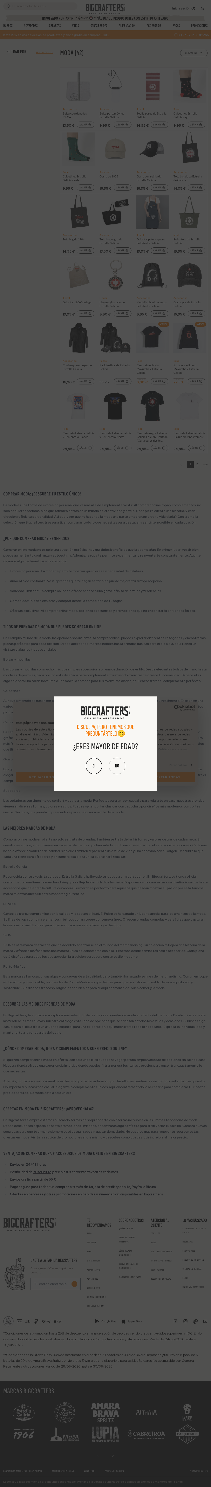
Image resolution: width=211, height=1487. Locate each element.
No (117, 766)
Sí (94, 766)
